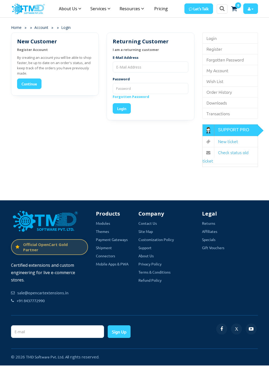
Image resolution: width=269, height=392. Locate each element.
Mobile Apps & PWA (112, 264)
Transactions (218, 113)
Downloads (216, 103)
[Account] (250, 8)
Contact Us (147, 223)
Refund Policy (150, 280)
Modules (103, 223)
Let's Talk (201, 8)
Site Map (145, 231)
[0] (234, 9)
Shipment (104, 247)
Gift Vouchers (213, 247)
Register (214, 49)
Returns (208, 223)
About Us (68, 8)
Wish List (214, 81)
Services (98, 8)
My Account (217, 70)
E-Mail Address (125, 57)
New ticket (227, 141)
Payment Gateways (112, 239)
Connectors (105, 255)
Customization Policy (156, 239)
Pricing (160, 8)
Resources (130, 8)
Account (41, 27)
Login (66, 27)
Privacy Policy (150, 264)
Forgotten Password (131, 96)
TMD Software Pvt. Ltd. (45, 356)
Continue (29, 83)
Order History (219, 92)
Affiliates (209, 231)
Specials (208, 239)
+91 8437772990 (31, 300)
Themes (102, 231)
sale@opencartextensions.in (43, 292)
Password (121, 79)
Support (145, 247)
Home (16, 27)
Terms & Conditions (154, 272)
